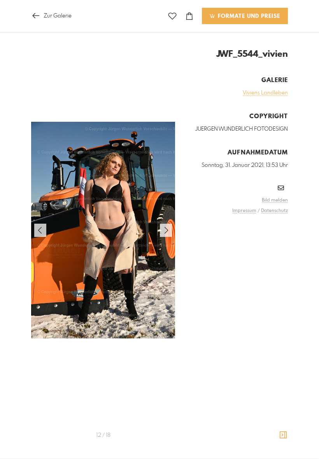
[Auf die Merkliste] (172, 16)
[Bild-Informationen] (283, 435)
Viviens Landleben (265, 93)
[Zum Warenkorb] (189, 16)
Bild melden (275, 200)
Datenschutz (274, 210)
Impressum (244, 210)
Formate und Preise (248, 16)
